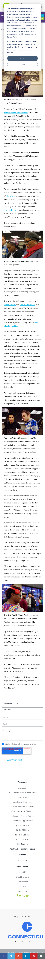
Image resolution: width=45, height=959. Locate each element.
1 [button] (17, 941)
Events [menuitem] (22, 854)
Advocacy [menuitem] (22, 788)
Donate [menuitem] (23, 886)
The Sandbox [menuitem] (22, 844)
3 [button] (23, 941)
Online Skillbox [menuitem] (22, 830)
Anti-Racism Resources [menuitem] (22, 802)
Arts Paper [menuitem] (22, 797)
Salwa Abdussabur (27, 304)
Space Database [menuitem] (22, 839)
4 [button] (27, 941)
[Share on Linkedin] (26, 956)
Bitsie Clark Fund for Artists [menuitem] (22, 806)
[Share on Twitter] (11, 956)
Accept (22, 58)
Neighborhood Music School (16, 112)
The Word (10, 196)
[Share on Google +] (18, 956)
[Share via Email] (41, 956)
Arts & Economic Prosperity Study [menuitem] (22, 792)
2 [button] (20, 941)
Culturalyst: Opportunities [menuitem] (22, 820)
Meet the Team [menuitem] (22, 877)
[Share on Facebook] (4, 956)
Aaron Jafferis (10, 304)
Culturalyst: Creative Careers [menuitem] (22, 816)
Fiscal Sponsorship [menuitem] (22, 825)
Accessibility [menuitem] (22, 881)
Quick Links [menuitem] (22, 866)
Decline (22, 64)
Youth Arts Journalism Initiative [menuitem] (22, 849)
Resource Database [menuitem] (22, 835)
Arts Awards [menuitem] (22, 860)
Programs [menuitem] (22, 782)
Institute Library (10, 210)
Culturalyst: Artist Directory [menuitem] (22, 811)
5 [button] (30, 941)
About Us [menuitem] (22, 872)
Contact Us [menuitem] (22, 891)
